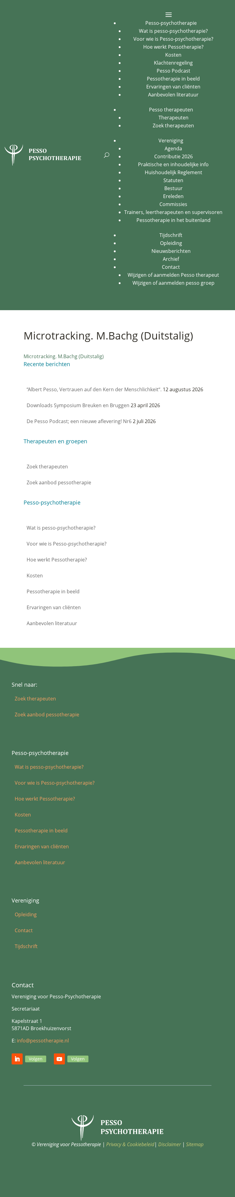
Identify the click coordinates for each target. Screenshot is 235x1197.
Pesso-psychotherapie (171, 23)
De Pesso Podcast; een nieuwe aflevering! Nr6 (79, 421)
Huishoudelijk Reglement (173, 172)
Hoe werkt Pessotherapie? (173, 46)
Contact (171, 267)
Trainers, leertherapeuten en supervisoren (173, 212)
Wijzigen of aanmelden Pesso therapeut (173, 275)
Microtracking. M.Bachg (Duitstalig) (64, 356)
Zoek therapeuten (173, 125)
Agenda (173, 148)
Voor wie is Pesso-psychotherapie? (173, 39)
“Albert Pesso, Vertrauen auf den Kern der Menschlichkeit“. (94, 389)
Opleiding (171, 243)
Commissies (173, 204)
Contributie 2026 (173, 156)
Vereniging (171, 140)
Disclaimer (169, 1144)
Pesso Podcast (173, 70)
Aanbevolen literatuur (173, 94)
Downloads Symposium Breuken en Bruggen (78, 405)
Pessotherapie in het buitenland (173, 220)
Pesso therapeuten (171, 109)
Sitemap (194, 1144)
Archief (171, 259)
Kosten (173, 54)
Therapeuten (173, 117)
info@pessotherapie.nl (43, 1040)
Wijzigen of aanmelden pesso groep (173, 283)
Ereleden (173, 196)
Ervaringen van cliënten (173, 86)
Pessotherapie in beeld (173, 78)
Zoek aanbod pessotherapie (59, 482)
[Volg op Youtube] (59, 1058)
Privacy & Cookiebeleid (130, 1144)
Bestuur (173, 188)
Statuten (173, 180)
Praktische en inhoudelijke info (173, 164)
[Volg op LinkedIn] (17, 1058)
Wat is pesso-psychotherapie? (173, 31)
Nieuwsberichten (171, 251)
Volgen (36, 1059)
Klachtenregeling (173, 62)
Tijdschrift (170, 235)
